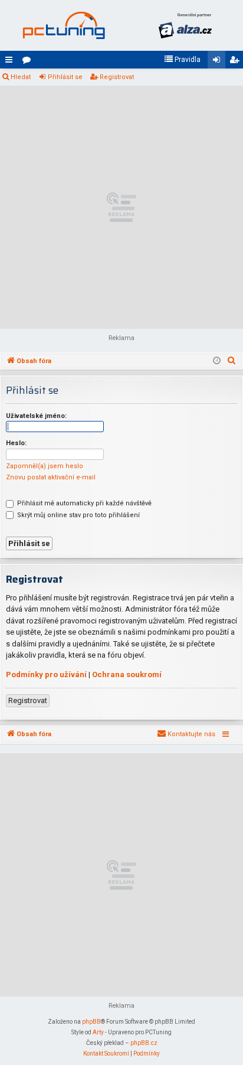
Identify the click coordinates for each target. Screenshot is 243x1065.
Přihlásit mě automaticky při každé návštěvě (83, 503)
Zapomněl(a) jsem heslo (44, 466)
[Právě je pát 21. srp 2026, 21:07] (217, 361)
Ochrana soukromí (127, 674)
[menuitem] (182, 59)
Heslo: (16, 443)
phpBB (91, 1021)
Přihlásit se (65, 77)
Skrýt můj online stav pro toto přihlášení (77, 515)
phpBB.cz (143, 1043)
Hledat (21, 77)
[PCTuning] (63, 25)
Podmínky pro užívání (46, 674)
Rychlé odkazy (11, 61)
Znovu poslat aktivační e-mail (51, 477)
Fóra (28, 61)
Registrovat (117, 77)
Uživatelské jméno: (36, 416)
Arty (98, 1032)
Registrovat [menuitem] (236, 61)
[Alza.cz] (185, 25)
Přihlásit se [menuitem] (218, 61)
